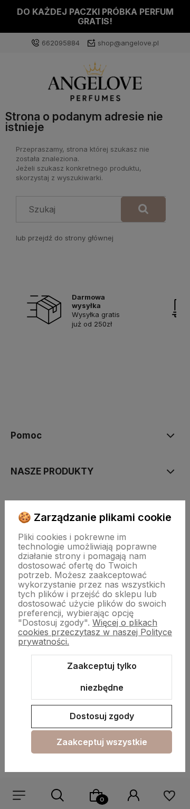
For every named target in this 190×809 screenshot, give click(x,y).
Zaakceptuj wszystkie (101, 742)
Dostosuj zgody (102, 716)
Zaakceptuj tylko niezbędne (102, 677)
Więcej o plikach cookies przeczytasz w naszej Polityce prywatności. (95, 632)
